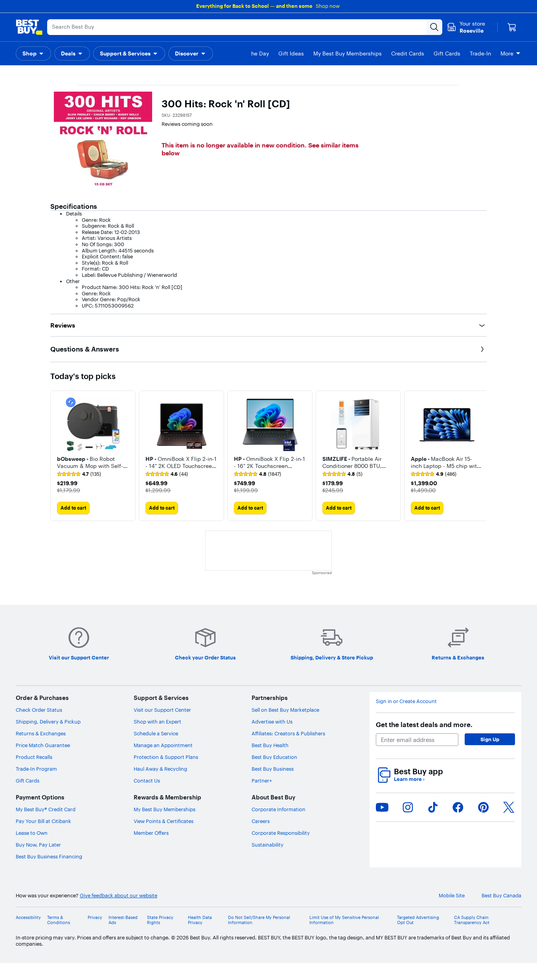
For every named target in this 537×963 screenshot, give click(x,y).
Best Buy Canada (501, 896)
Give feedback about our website (118, 896)
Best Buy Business (273, 769)
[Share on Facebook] (458, 807)
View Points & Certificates (163, 821)
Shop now (328, 6)
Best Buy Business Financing (49, 856)
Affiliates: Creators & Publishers (288, 733)
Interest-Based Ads (123, 920)
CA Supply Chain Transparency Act (471, 920)
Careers (261, 821)
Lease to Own (32, 833)
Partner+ (262, 780)
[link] (79, 474)
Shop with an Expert (157, 721)
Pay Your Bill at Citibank (43, 821)
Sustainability (267, 844)
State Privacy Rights (160, 920)
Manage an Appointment (163, 745)
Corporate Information (278, 809)
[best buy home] (29, 27)
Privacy (95, 917)
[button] (33, 53)
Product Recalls (34, 757)
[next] (480, 455)
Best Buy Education (274, 757)
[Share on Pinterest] (483, 807)
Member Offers (151, 833)
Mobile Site (452, 896)
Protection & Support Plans (166, 757)
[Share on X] (508, 807)
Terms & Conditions (58, 920)
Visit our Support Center (162, 710)
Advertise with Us (272, 721)
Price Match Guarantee (43, 745)
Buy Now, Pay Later (38, 844)
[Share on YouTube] (382, 807)
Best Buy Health (270, 745)
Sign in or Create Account (406, 701)
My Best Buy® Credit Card (45, 809)
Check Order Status (39, 710)
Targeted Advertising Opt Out (418, 920)
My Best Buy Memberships (164, 809)
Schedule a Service (156, 733)
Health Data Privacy (200, 920)
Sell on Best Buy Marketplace (285, 710)
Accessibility (28, 917)
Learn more (409, 779)
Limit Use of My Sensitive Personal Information (344, 920)
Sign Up (489, 739)
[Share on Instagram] (407, 807)
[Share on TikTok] (433, 807)
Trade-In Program (36, 769)
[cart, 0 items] (512, 27)
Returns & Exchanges (41, 733)
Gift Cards (27, 780)
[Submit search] (434, 27)
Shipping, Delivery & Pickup (48, 721)
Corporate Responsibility (281, 833)
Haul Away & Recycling (160, 769)
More (506, 53)
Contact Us (147, 780)
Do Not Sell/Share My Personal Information (259, 920)
